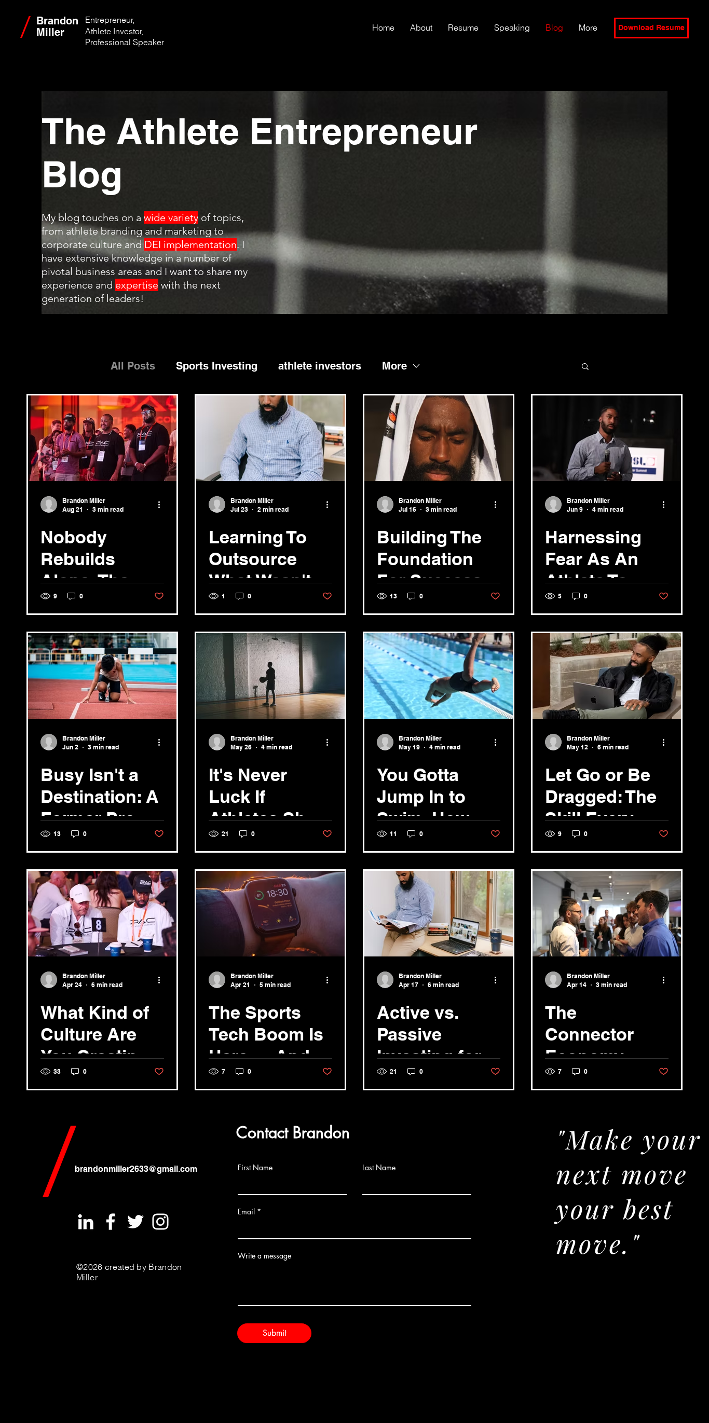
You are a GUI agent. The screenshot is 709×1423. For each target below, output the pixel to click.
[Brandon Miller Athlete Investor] (102, 913)
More (394, 366)
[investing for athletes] (438, 913)
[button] (585, 367)
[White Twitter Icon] (135, 1222)
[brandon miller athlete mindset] (607, 438)
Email (246, 1211)
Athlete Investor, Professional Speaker (124, 37)
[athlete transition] (607, 676)
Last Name (379, 1167)
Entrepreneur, (109, 20)
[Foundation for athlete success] (438, 438)
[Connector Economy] (607, 913)
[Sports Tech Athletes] (270, 913)
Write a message (264, 1256)
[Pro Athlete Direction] (102, 676)
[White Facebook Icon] (110, 1222)
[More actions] (162, 504)
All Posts (133, 366)
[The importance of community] (102, 438)
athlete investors (319, 366)
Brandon (57, 21)
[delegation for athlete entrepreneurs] (270, 438)
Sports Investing (216, 366)
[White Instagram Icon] (160, 1222)
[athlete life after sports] (438, 676)
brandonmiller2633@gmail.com (136, 1169)
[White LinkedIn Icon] (86, 1222)
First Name (255, 1167)
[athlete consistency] (270, 676)
